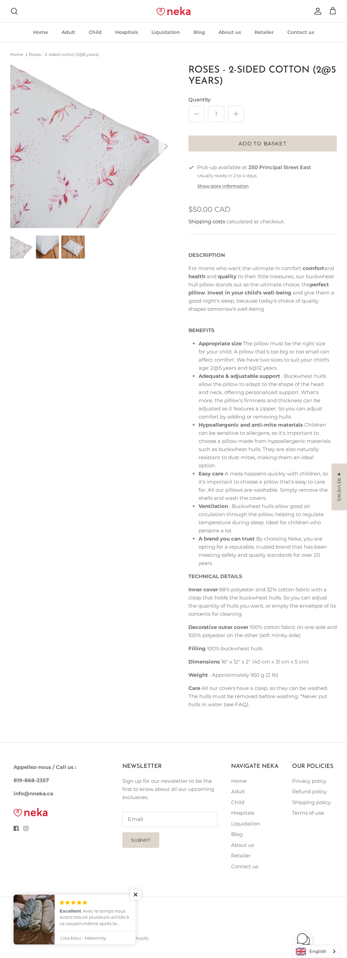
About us (230, 32)
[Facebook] (16, 828)
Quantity (199, 99)
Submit (140, 840)
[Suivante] (166, 146)
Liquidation (165, 32)
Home (40, 32)
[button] (135, 895)
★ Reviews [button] (339, 486)
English (317, 951)
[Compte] (316, 11)
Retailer (264, 32)
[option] (92, 146)
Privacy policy (309, 781)
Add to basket (263, 143)
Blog (199, 32)
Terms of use (308, 813)
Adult (68, 32)
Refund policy (309, 791)
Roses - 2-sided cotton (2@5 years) (64, 54)
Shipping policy (311, 802)
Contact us (300, 32)
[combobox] (316, 951)
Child (95, 32)
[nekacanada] (173, 11)
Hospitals (126, 32)
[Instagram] (25, 828)
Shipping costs (206, 221)
